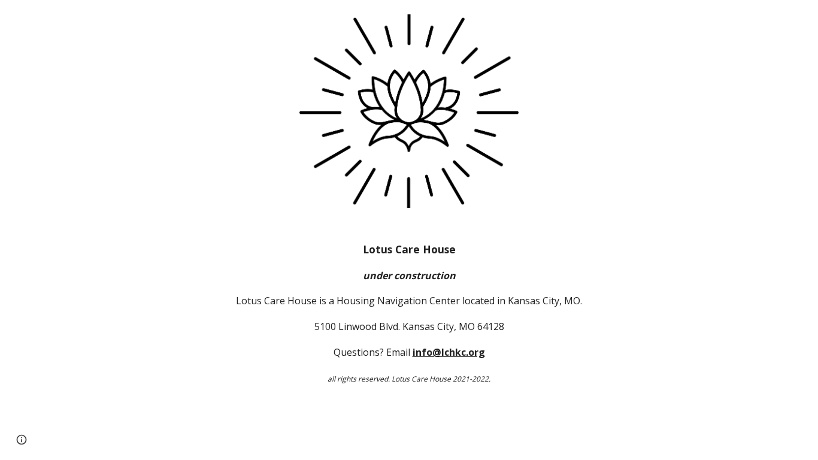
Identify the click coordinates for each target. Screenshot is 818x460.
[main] (409, 314)
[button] (21, 439)
